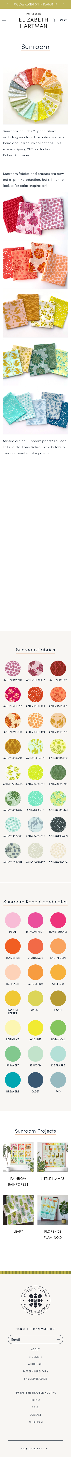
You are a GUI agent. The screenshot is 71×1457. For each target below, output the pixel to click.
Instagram (35, 1422)
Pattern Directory (35, 1371)
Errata (35, 1400)
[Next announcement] (64, 4)
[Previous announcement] (7, 4)
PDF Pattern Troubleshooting (35, 1392)
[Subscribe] (58, 1339)
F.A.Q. (35, 1407)
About (35, 1349)
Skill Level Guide (35, 1379)
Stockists (35, 1357)
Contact (35, 1415)
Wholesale (35, 1364)
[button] (53, 20)
